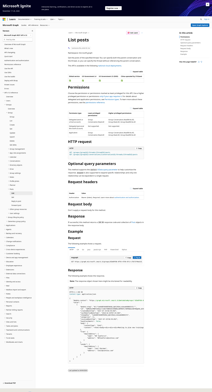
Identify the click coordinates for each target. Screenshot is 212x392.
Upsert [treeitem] (12, 137)
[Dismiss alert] (207, 4)
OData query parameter (107, 169)
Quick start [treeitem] (8, 56)
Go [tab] (83, 250)
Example (183, 54)
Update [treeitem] (12, 133)
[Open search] (201, 19)
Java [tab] (88, 250)
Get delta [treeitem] (13, 145)
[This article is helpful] (198, 62)
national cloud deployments (109, 65)
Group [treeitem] (12, 117)
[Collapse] (32, 31)
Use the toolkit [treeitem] (9, 76)
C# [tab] (78, 250)
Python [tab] (124, 250)
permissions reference (95, 102)
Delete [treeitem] (12, 141)
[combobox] (18, 35)
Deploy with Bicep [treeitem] (11, 80)
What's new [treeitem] (8, 48)
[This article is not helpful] (201, 62)
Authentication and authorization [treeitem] (16, 60)
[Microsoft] (4, 19)
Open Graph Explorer (200, 25)
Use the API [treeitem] (8, 68)
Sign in (206, 19)
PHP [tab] (105, 250)
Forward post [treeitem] (16, 205)
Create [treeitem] (12, 125)
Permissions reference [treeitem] (12, 64)
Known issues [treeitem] (9, 85)
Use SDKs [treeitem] (7, 72)
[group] (106, 261)
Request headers (186, 46)
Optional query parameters (190, 43)
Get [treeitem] (11, 129)
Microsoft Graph (81, 33)
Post (133, 222)
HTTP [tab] (71, 250)
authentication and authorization (126, 197)
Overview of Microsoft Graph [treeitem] (15, 44)
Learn (70, 33)
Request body (185, 48)
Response (184, 51)
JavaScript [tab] (97, 250)
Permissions (185, 37)
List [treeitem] (11, 121)
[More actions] (142, 33)
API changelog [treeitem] (9, 52)
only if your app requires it (111, 96)
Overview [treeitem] (9, 97)
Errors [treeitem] (6, 89)
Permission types (112, 99)
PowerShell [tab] (114, 250)
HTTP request (185, 40)
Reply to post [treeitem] (16, 201)
